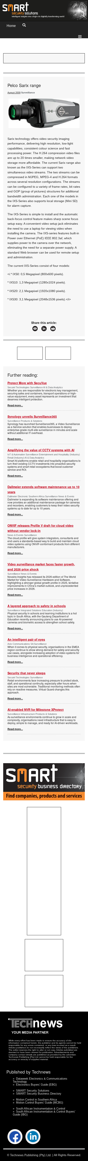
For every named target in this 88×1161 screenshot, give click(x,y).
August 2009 (14, 92)
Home (11, 26)
